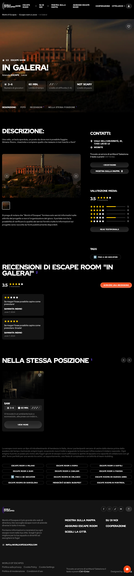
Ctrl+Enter (110, 156)
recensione (102, 200)
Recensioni (37, 107)
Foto (23, 107)
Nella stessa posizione (62, 107)
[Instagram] (109, 509)
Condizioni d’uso (35, 571)
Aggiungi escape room (81, 6)
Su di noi (41, 6)
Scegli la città (75, 531)
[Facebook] (103, 509)
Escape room (26, 6)
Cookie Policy (30, 567)
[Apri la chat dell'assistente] (127, 569)
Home (18, 6)
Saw (7, 403)
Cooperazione (103, 6)
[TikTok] (115, 509)
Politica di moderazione (13, 571)
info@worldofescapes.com (21, 545)
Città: (117, 6)
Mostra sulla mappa (58, 6)
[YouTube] (121, 509)
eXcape (15, 75)
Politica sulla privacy (12, 567)
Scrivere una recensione (116, 285)
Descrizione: (9, 107)
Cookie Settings (46, 567)
